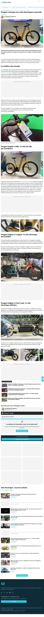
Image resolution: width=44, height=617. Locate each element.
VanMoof (3, 73)
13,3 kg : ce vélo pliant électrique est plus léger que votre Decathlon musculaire (23, 495)
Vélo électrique (7, 10)
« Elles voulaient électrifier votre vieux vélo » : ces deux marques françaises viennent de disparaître (25, 539)
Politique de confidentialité (19, 607)
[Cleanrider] (6, 2)
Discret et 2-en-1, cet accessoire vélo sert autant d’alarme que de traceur (25, 554)
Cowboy (8, 73)
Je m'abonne (13, 601)
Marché (12, 570)
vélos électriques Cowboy (26, 181)
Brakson (23, 610)
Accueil (2, 10)
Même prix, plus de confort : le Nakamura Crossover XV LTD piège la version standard (26, 561)
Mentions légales (10, 607)
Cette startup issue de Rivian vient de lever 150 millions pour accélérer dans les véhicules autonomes (26, 524)
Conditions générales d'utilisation (32, 607)
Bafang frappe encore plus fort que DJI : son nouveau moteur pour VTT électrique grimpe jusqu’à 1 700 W (26, 509)
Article (2, 490)
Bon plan (7, 490)
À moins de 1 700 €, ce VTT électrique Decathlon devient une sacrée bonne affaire (26, 546)
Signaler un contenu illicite (8, 609)
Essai (11, 490)
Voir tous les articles (21, 575)
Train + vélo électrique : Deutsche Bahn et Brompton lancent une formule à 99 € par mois (27, 517)
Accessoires (13, 555)
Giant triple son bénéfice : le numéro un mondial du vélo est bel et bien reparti (25, 568)
